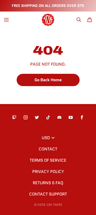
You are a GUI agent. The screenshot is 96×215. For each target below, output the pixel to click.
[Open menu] (6, 19)
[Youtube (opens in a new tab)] (70, 117)
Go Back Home (48, 80)
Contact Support (48, 194)
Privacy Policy (48, 172)
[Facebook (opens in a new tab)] (82, 117)
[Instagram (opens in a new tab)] (25, 117)
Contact (48, 149)
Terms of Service (48, 160)
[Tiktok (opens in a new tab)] (48, 117)
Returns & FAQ (48, 183)
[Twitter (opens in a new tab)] (36, 117)
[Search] (79, 19)
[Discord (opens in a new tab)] (59, 117)
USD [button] (46, 138)
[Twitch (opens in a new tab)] (14, 117)
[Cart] (89, 19)
